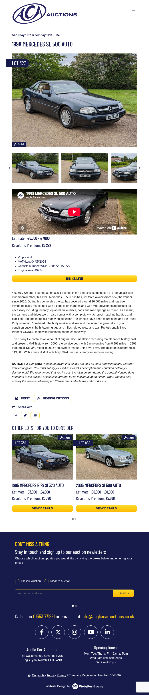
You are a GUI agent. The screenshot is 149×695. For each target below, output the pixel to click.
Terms (51, 675)
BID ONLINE (74, 278)
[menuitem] (35, 168)
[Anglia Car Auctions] (60, 12)
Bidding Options (56, 398)
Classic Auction (31, 581)
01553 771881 (44, 616)
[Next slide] (139, 100)
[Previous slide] (10, 100)
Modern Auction (60, 581)
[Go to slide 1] (73, 606)
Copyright (38, 675)
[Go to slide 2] (76, 606)
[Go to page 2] (76, 519)
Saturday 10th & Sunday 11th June (36, 35)
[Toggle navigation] (133, 12)
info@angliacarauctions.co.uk (107, 616)
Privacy (61, 675)
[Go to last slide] (10, 168)
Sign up (124, 593)
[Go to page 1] (73, 519)
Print (25, 398)
